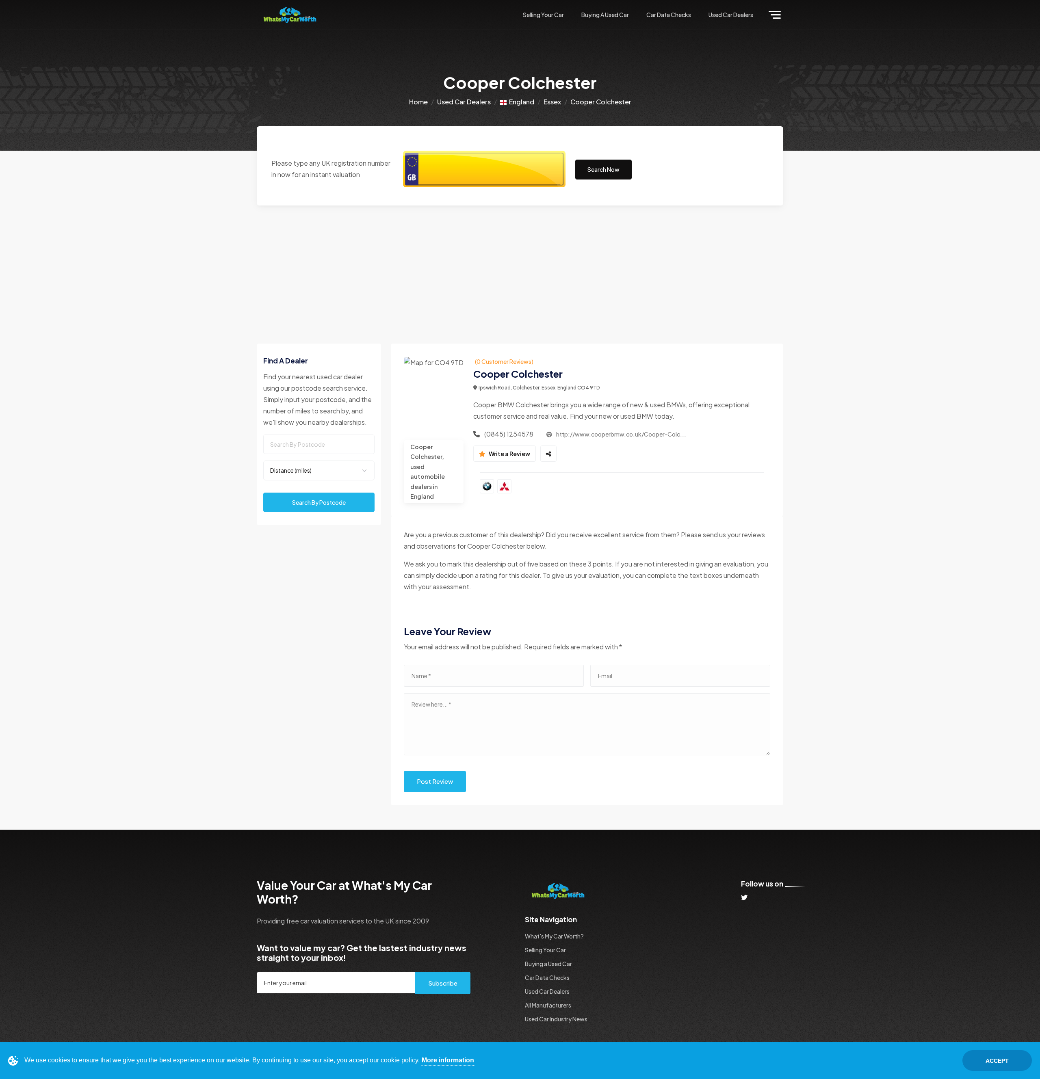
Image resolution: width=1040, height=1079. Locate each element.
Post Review (435, 781)
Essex (552, 101)
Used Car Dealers (730, 14)
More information (448, 1060)
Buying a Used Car (605, 14)
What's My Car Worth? (554, 936)
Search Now (603, 169)
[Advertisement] (520, 266)
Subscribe (442, 983)
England (520, 101)
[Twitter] (744, 897)
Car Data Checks (668, 14)
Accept (997, 1060)
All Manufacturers (548, 1005)
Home (418, 101)
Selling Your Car (543, 14)
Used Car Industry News (556, 1019)
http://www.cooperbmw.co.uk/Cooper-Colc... (620, 434)
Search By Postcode (319, 502)
